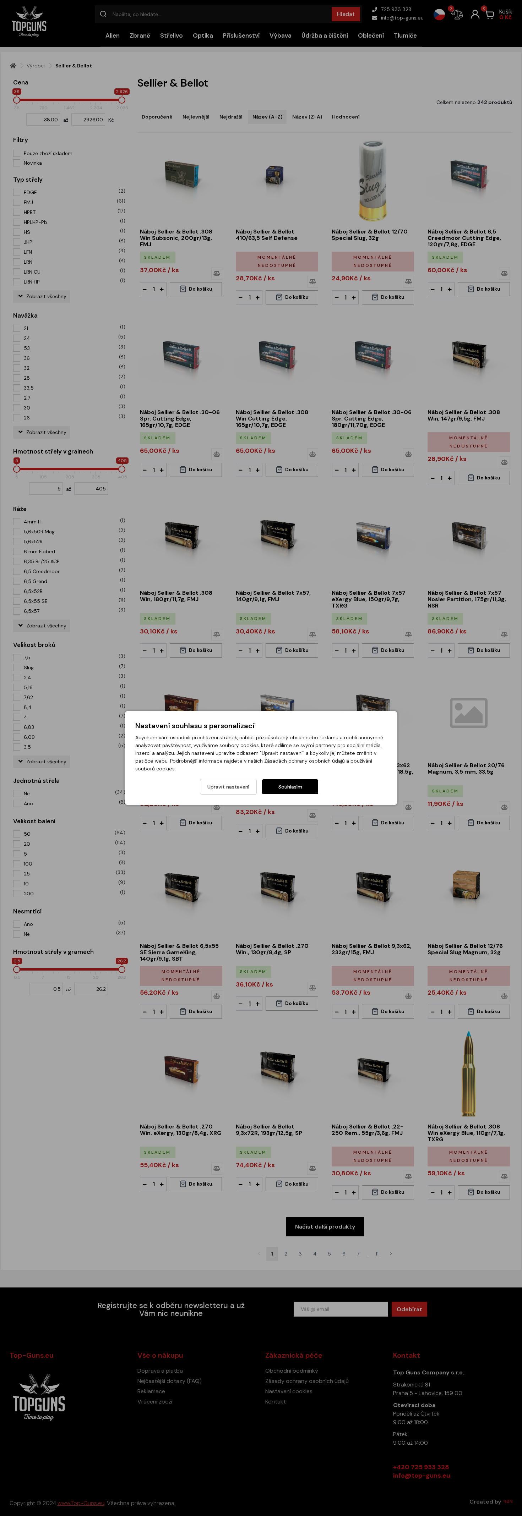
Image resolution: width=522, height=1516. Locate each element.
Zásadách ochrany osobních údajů (304, 761)
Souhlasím (290, 787)
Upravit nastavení (228, 787)
